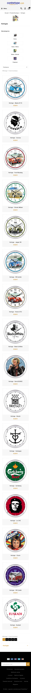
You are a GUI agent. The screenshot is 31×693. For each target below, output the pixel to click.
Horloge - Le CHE (15, 520)
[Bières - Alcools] (15, 51)
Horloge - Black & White (15, 346)
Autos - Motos (15, 46)
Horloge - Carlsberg (15, 486)
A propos (22, 678)
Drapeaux (15, 62)
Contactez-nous (18, 681)
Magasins (15, 684)
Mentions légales (18, 675)
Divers (15, 39)
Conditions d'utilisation (12, 678)
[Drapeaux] (15, 58)
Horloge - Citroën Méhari (15, 207)
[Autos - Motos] (15, 43)
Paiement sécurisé (7, 681)
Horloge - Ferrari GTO (15, 312)
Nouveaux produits (19, 669)
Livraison (10, 675)
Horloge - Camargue (15, 451)
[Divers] (15, 35)
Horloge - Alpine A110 (15, 103)
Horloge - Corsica (15, 138)
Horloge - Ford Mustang (15, 172)
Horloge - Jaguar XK (15, 242)
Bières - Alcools (15, 54)
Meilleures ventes (15, 672)
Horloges (6, 645)
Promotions (10, 669)
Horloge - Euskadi (15, 625)
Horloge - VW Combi (15, 590)
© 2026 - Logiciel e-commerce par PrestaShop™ (15, 689)
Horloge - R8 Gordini (15, 277)
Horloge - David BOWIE (15, 381)
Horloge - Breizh (15, 416)
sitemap (26, 681)
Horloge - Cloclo (15, 555)
